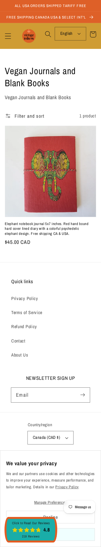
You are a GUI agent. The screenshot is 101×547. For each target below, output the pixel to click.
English (66, 33)
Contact (18, 341)
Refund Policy (24, 326)
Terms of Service (26, 312)
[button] (8, 36)
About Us (19, 355)
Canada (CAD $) (46, 437)
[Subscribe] (82, 395)
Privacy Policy (24, 298)
